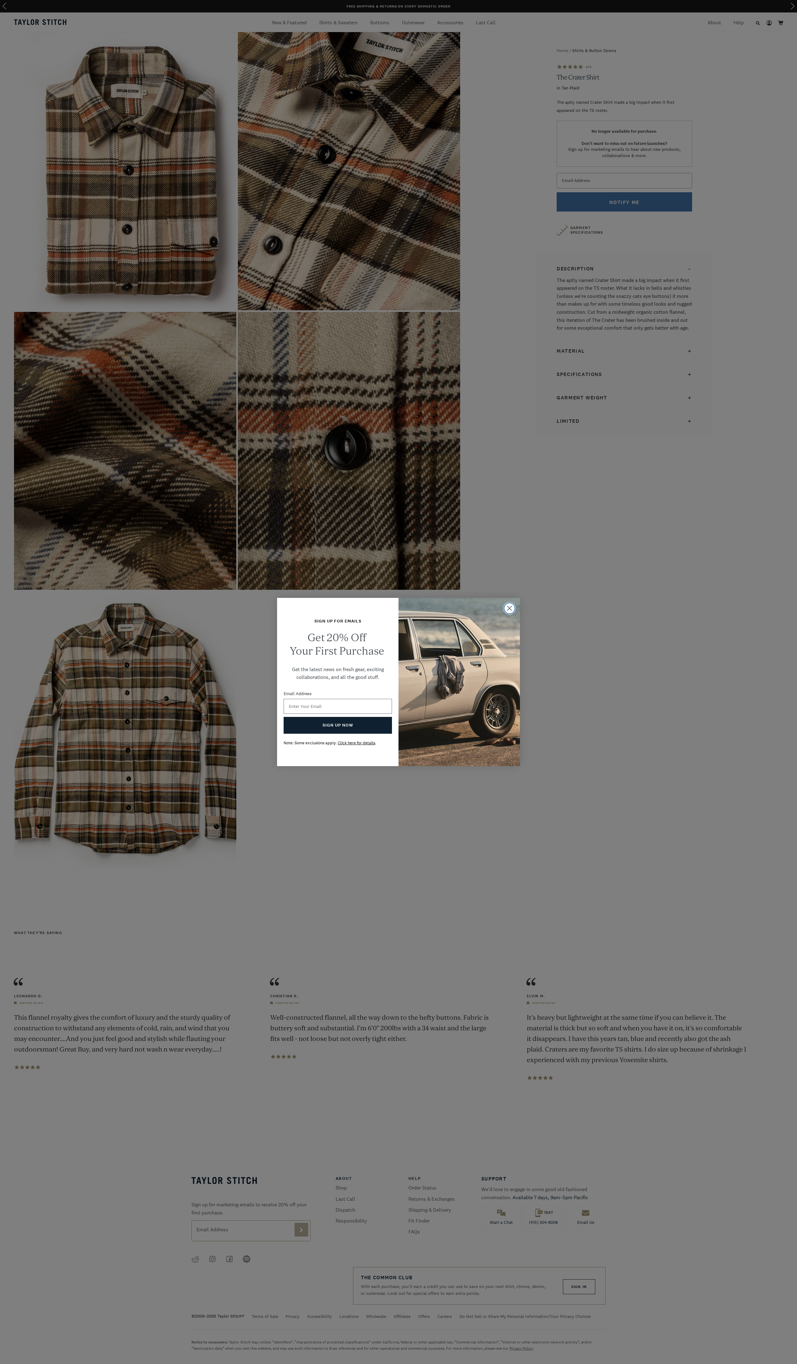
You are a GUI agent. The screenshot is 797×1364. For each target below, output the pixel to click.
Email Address (298, 693)
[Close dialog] (509, 608)
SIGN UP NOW (338, 725)
